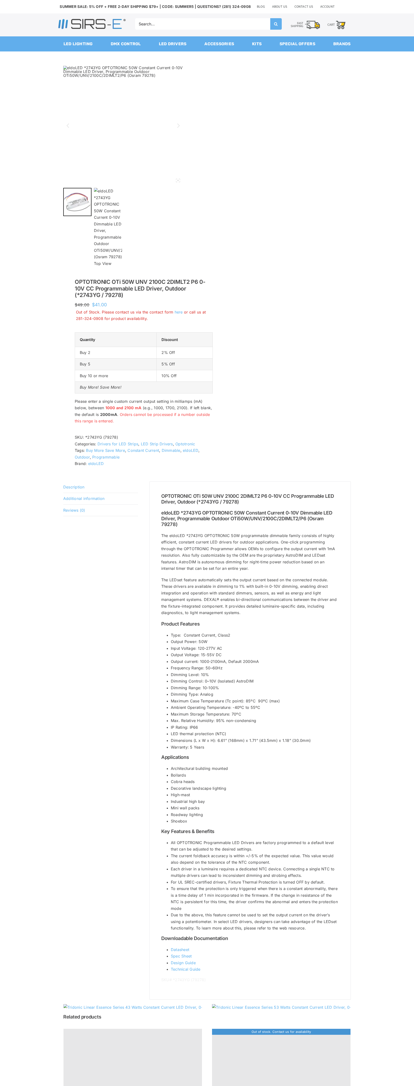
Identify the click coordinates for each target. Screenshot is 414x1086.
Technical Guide (186, 969)
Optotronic (185, 444)
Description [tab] (74, 487)
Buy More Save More (105, 450)
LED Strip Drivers (157, 444)
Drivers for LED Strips (118, 444)
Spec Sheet (181, 956)
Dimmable (171, 450)
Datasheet (180, 949)
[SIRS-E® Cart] (336, 20)
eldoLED (190, 450)
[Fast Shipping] (305, 21)
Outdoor (82, 457)
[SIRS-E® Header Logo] (92, 19)
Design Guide (183, 962)
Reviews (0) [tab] (74, 510)
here (179, 312)
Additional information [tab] (83, 498)
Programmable (106, 457)
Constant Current (143, 450)
